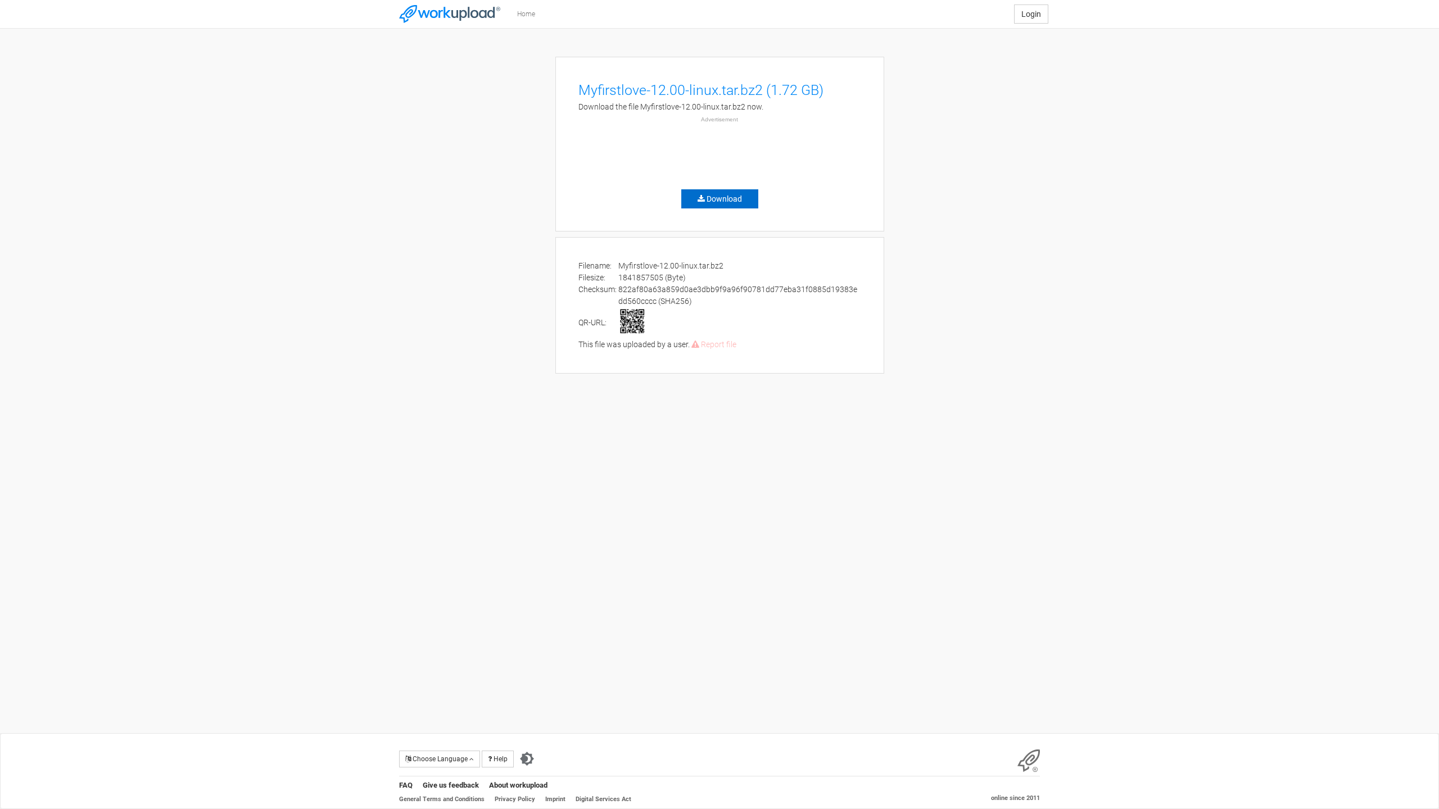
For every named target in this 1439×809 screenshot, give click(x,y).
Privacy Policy (515, 799)
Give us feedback (451, 785)
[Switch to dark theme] (527, 759)
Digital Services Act (603, 799)
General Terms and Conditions (442, 799)
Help (500, 759)
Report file (717, 344)
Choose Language (440, 759)
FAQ (406, 785)
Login (1031, 14)
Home (526, 14)
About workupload (518, 785)
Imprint (555, 799)
